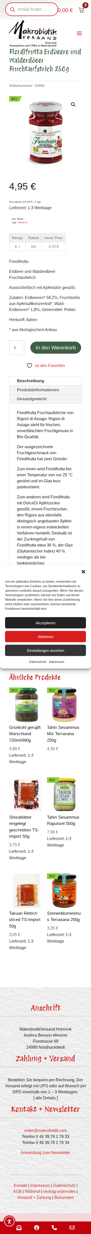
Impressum (56, 662)
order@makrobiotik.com (45, 1130)
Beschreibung (30, 381)
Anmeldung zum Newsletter (45, 1152)
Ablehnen (45, 636)
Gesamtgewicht (32, 399)
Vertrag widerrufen (59, 1191)
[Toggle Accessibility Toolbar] (9, 1221)
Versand (22, 222)
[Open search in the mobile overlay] (32, 9)
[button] (83, 571)
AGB (17, 1191)
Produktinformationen (38, 390)
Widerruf (32, 1191)
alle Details (45, 1098)
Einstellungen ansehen (45, 650)
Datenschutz (38, 662)
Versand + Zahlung (34, 1197)
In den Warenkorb (56, 347)
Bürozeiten (64, 1197)
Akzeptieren (45, 623)
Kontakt (20, 1185)
